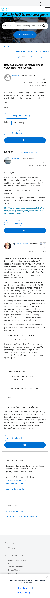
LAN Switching (18, 123)
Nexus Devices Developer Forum (20, 517)
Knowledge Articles (14, 511)
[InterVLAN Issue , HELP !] (37, 152)
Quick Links (9, 543)
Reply (25, 140)
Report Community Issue (17, 560)
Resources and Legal (14, 555)
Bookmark (20, 51)
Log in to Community (15, 489)
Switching (7, 46)
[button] (7, 133)
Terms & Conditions (15, 567)
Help (10, 563)
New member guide (14, 483)
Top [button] (3, 537)
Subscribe (32, 51)
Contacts (11, 548)
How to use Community (16, 480)
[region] (25, 586)
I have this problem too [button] (17, 116)
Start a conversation (25, 35)
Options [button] (44, 51)
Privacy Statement (24, 588)
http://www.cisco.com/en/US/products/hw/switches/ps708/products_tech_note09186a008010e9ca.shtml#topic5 (24, 210)
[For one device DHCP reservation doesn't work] (41, 152)
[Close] (46, 577)
